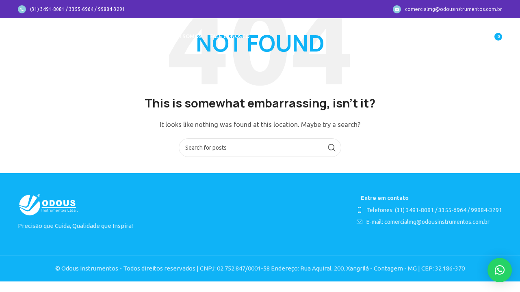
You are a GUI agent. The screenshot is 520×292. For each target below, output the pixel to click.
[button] (500, 270)
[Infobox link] (71, 9)
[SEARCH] (332, 147)
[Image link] (48, 204)
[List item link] (429, 210)
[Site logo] (49, 35)
